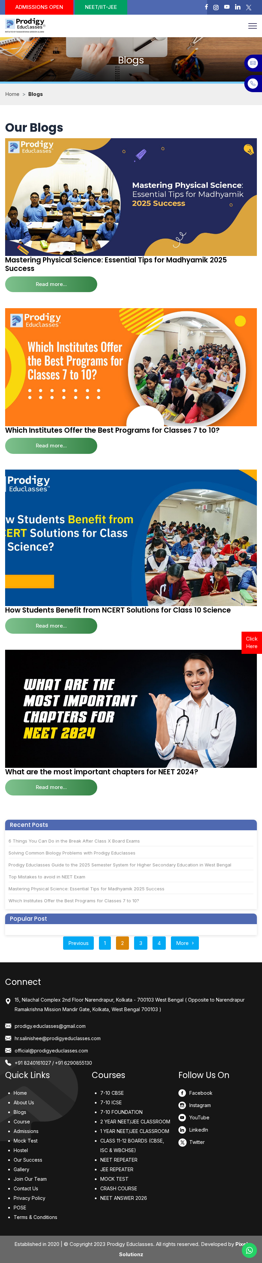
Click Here (252, 642)
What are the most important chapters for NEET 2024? (101, 772)
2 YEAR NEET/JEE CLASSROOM (135, 1121)
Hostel (21, 1150)
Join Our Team (30, 1179)
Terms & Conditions (35, 1217)
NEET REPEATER (118, 1160)
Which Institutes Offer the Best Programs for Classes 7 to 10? (112, 430)
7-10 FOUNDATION (121, 1112)
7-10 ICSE (111, 1102)
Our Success (28, 1160)
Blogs (20, 1112)
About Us (24, 1102)
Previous (78, 943)
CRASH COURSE (118, 1188)
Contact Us (26, 1188)
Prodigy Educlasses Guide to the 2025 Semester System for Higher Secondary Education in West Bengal (120, 864)
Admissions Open (39, 7)
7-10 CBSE (112, 1093)
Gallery (21, 1169)
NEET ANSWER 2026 (123, 1198)
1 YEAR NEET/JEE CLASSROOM (134, 1131)
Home (12, 94)
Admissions (26, 1131)
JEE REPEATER (116, 1169)
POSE (20, 1207)
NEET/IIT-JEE (101, 7)
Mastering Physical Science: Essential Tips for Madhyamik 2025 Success (116, 264)
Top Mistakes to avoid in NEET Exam (47, 876)
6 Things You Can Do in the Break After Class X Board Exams (74, 841)
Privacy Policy (29, 1198)
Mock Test (26, 1141)
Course (22, 1121)
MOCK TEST (114, 1179)
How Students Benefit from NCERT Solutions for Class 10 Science (118, 610)
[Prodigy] (32, 26)
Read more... (51, 284)
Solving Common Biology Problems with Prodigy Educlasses (72, 853)
